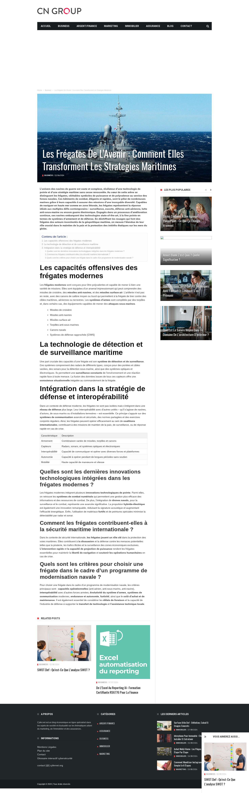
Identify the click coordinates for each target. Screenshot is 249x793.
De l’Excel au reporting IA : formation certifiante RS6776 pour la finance (118, 690)
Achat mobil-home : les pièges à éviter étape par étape (191, 750)
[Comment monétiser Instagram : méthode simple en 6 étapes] (164, 765)
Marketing (111, 26)
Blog (170, 26)
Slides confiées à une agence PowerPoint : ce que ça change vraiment (181, 221)
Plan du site (43, 750)
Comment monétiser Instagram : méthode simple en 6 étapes (192, 763)
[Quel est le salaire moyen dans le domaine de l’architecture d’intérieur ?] (186, 323)
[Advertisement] (124, 54)
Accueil (46, 26)
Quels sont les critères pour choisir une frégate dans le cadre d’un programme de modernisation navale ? (90, 258)
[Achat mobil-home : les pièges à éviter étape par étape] (164, 751)
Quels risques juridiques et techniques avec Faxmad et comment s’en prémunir (186, 291)
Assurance (153, 26)
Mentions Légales (46, 747)
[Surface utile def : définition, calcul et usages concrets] (164, 726)
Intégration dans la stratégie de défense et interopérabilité (72, 248)
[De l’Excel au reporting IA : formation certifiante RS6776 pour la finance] (123, 652)
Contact (186, 26)
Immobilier (132, 26)
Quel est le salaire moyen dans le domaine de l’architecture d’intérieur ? (186, 332)
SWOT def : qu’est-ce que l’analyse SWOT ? (219, 781)
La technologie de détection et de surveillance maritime (71, 244)
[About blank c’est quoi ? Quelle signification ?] (186, 250)
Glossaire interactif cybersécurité (54, 758)
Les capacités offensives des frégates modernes (68, 241)
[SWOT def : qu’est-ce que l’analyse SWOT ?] (225, 757)
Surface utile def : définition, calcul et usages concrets (191, 724)
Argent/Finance (87, 26)
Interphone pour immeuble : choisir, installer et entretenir (189, 737)
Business (63, 26)
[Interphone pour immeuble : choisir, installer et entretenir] (164, 738)
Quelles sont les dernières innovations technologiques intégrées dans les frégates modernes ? (85, 251)
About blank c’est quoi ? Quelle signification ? (181, 257)
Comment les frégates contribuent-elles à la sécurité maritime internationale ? (78, 254)
